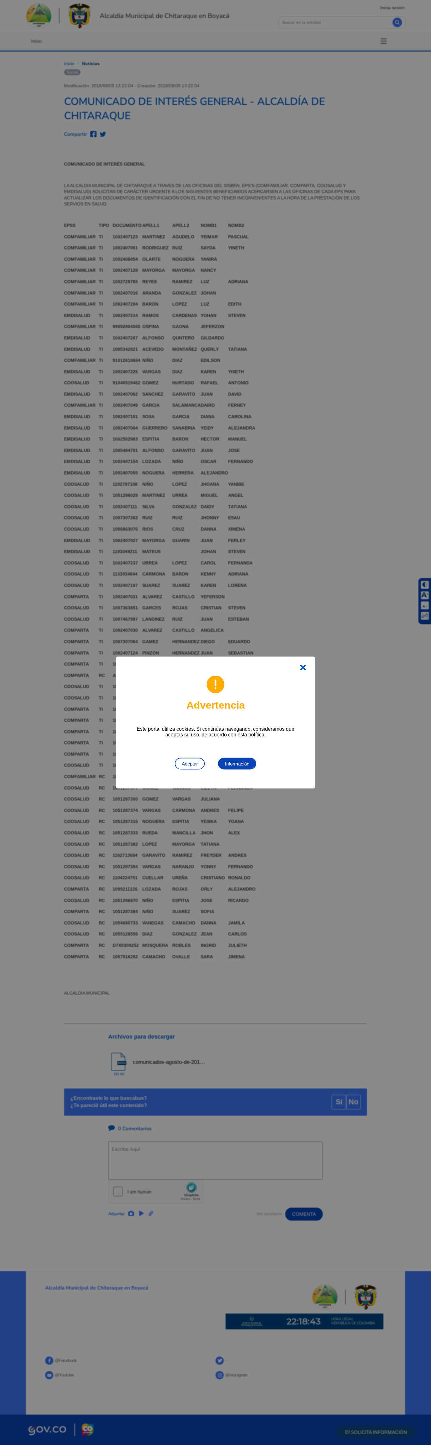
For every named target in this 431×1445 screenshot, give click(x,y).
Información (237, 763)
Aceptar (190, 763)
